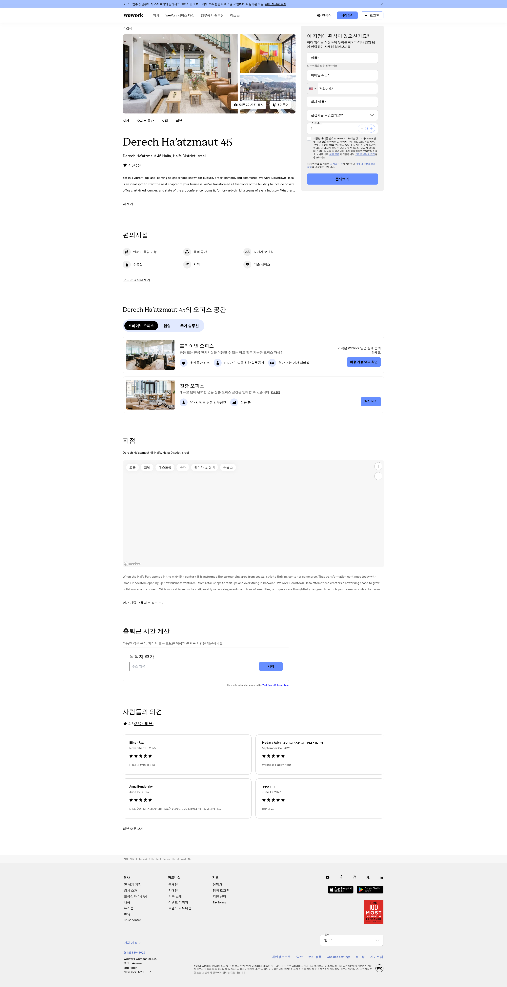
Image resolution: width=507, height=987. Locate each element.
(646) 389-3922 (134, 952)
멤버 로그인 (221, 890)
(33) (137, 165)
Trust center (132, 920)
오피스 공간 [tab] (145, 121)
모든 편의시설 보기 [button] (136, 280)
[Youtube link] (328, 877)
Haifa (155, 859)
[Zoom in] (378, 466)
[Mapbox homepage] (132, 563)
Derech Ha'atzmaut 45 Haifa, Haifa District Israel (156, 452)
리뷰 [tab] (179, 121)
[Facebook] (341, 877)
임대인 (173, 890)
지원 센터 (219, 896)
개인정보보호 (281, 956)
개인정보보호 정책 (365, 154)
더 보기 (128, 204)
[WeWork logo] (133, 15)
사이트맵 (376, 956)
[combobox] (312, 88)
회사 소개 (130, 890)
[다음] (129, 4)
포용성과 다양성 (135, 896)
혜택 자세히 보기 (275, 4)
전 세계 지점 (132, 884)
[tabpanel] (209, 74)
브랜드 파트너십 (179, 908)
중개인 (173, 884)
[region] (253, 513)
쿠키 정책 (315, 956)
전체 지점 (129, 859)
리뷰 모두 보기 (133, 828)
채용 (127, 902)
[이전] (125, 4)
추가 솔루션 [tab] (189, 326)
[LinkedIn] (381, 877)
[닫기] (381, 4)
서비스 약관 (336, 164)
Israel (143, 859)
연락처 (217, 884)
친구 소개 (175, 896)
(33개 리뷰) (143, 724)
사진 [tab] (126, 121)
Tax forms (219, 902)
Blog (127, 914)
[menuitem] (156, 15)
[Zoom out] (378, 476)
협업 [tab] (167, 326)
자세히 (278, 352)
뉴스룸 (128, 908)
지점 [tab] (165, 121)
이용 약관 (334, 154)
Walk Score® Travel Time (275, 685)
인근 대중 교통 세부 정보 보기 (144, 602)
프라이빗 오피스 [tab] (141, 326)
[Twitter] (368, 877)
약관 (299, 956)
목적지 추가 (141, 657)
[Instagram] (354, 877)
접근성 (360, 956)
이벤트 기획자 (178, 902)
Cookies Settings (338, 956)
